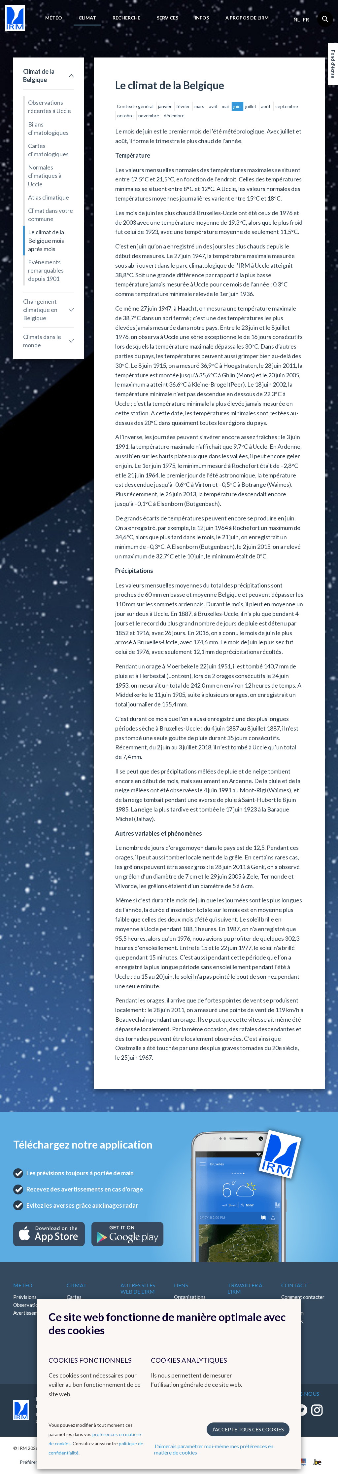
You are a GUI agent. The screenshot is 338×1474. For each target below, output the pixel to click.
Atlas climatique (48, 197)
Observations (28, 1305)
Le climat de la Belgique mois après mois (46, 240)
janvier (165, 106)
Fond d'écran (333, 64)
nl (296, 19)
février (183, 106)
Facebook (292, 1321)
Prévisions (25, 1297)
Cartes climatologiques (48, 150)
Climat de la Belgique (38, 75)
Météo (53, 17)
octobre (126, 115)
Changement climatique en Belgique (40, 309)
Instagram (292, 1313)
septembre (286, 106)
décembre (174, 115)
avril (213, 106)
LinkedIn (290, 1329)
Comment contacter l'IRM (302, 1301)
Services (167, 17)
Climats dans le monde (42, 341)
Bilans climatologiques (48, 128)
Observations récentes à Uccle (49, 106)
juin (237, 106)
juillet (251, 106)
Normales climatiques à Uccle (44, 175)
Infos (202, 17)
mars (199, 106)
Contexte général (135, 106)
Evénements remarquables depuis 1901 (46, 270)
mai (226, 106)
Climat (87, 17)
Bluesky (289, 1337)
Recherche (126, 17)
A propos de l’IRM (247, 17)
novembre (149, 115)
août (266, 106)
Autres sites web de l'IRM (137, 1288)
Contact (294, 1285)
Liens (181, 1285)
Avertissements (30, 1313)
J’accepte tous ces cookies (248, 1429)
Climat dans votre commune (50, 214)
